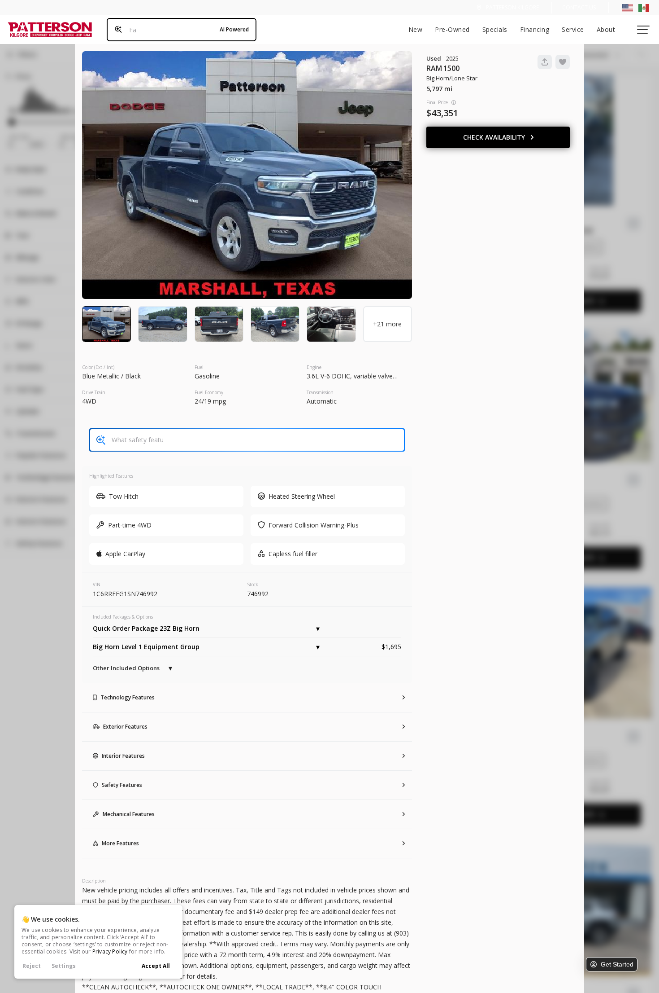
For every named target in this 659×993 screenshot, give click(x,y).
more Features (120, 843)
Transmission (320, 392)
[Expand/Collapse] (318, 628)
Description (94, 880)
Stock (252, 584)
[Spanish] (643, 7)
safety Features (122, 785)
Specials (494, 29)
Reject (31, 966)
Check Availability (494, 137)
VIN (96, 584)
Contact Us (579, 7)
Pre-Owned (452, 29)
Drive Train (93, 392)
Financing (535, 29)
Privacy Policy (110, 951)
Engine (314, 367)
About (606, 29)
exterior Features (125, 726)
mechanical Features (129, 814)
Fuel (199, 367)
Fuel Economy (209, 392)
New (415, 29)
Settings (64, 966)
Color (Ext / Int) (98, 367)
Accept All (156, 966)
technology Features (127, 697)
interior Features (123, 756)
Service (573, 29)
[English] (627, 7)
